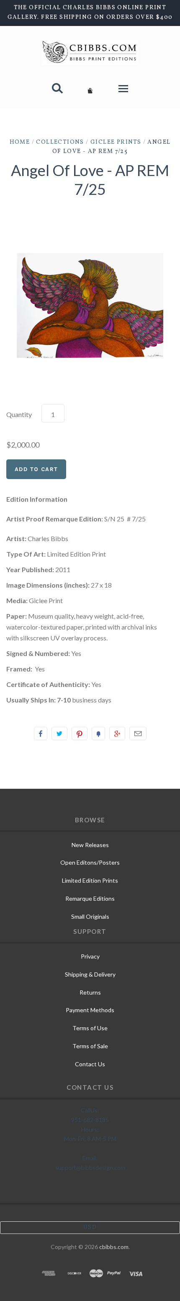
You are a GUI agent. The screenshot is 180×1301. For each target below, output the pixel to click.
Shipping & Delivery (90, 974)
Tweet (59, 733)
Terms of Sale (90, 1046)
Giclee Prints (115, 142)
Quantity (19, 414)
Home (20, 142)
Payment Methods (90, 1009)
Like (40, 733)
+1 (117, 733)
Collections (60, 142)
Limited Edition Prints (90, 880)
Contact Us (90, 1064)
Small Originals (90, 916)
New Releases (90, 844)
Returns (90, 992)
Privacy (90, 956)
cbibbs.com (114, 1246)
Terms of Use (90, 1027)
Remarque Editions (90, 898)
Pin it (79, 733)
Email (138, 733)
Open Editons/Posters (90, 862)
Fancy (98, 733)
